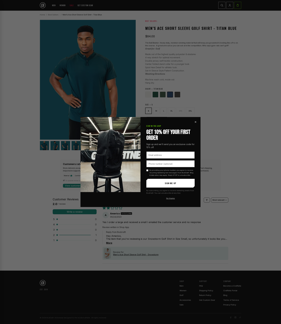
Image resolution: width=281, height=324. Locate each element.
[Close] (195, 122)
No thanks (170, 198)
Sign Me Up (170, 183)
